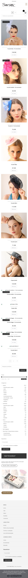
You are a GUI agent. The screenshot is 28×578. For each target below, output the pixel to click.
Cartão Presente (7, 492)
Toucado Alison (14, 203)
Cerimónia (22, 47)
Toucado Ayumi (14, 241)
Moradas (5, 545)
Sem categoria (14, 162)
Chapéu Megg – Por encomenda (14, 336)
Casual (4, 385)
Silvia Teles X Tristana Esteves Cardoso (10, 431)
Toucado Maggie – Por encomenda (14, 322)
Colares (4, 394)
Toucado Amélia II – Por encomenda (14, 294)
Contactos (5, 518)
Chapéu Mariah (14, 280)
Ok (8, 576)
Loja (4, 510)
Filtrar (24, 379)
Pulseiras (5, 401)
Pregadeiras (5, 399)
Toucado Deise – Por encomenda (14, 48)
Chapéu (5, 392)
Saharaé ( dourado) (7, 435)
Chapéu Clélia (14, 308)
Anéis (4, 389)
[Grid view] (12, 12)
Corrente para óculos (7, 396)
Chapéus (16, 278)
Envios (4, 525)
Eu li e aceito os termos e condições (10, 445)
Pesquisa (23, 370)
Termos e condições (7, 530)
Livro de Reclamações (8, 533)
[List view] (15, 12)
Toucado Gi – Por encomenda (14, 126)
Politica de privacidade (8, 528)
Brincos (4, 390)
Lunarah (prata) (6, 433)
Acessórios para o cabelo (6, 47)
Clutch (4, 412)
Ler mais (14, 54)
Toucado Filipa (14, 164)
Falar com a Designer (9, 465)
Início (4, 508)
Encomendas (6, 542)
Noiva (25, 47)
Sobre (4, 513)
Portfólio (5, 515)
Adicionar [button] (14, 170)
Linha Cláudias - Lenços (8, 397)
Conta (4, 540)
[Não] (26, 573)
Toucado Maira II (14, 350)
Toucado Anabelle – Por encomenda (14, 87)
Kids (4, 416)
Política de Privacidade (16, 576)
